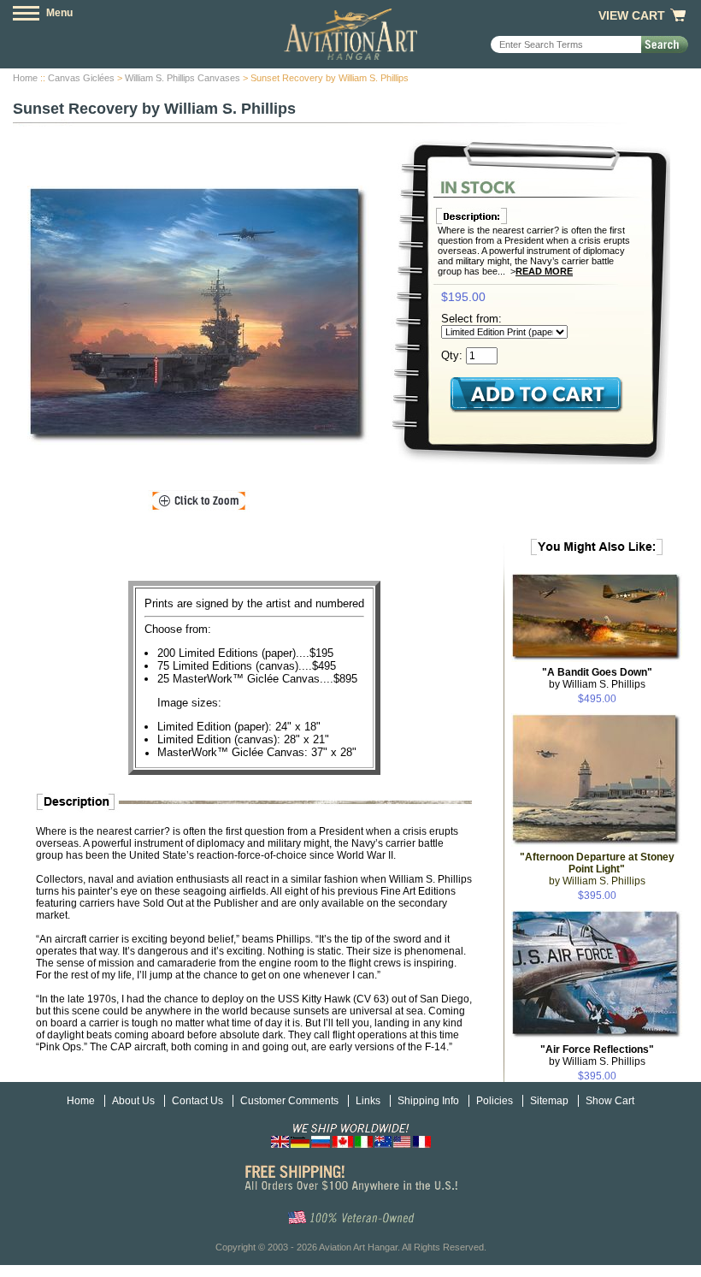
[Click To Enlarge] (199, 501)
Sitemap (549, 1101)
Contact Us (197, 1101)
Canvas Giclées (81, 78)
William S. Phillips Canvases (182, 78)
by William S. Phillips (597, 678)
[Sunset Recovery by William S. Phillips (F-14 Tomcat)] (198, 315)
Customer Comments (289, 1101)
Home (25, 78)
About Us (133, 1101)
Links (368, 1101)
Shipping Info (428, 1101)
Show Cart (610, 1101)
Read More (544, 271)
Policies (494, 1101)
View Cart (631, 15)
